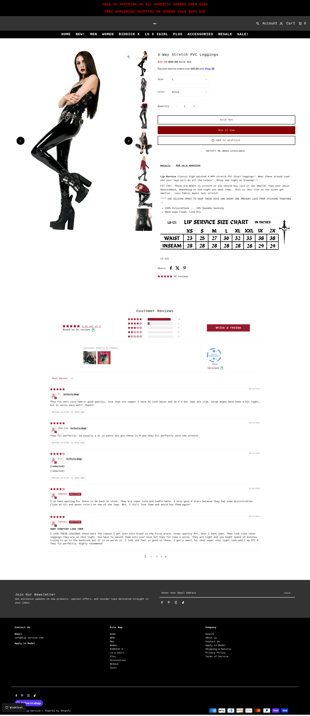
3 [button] (157, 556)
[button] (166, 276)
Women (108, 34)
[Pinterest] (169, 603)
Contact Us (212, 641)
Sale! (243, 34)
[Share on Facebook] (171, 268)
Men (93, 34)
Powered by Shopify (58, 711)
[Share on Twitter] (177, 268)
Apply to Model (215, 645)
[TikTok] (183, 603)
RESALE (225, 34)
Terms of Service (216, 656)
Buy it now (227, 130)
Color (161, 92)
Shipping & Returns (218, 649)
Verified (213, 368)
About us (211, 638)
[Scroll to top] (302, 707)
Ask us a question (188, 165)
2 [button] (151, 556)
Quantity (163, 106)
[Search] (257, 23)
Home (66, 34)
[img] (57, 389)
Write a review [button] (228, 328)
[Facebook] (162, 603)
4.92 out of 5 (91, 326)
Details (165, 165)
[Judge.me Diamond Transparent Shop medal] (214, 355)
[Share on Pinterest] (184, 268)
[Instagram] (176, 603)
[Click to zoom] (129, 57)
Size (160, 79)
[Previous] (21, 141)
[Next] (129, 141)
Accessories (200, 34)
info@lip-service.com (29, 638)
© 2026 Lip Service (28, 711)
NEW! (80, 34)
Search (209, 634)
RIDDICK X (129, 34)
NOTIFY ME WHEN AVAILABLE (225, 151)
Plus (177, 34)
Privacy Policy (215, 652)
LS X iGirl (156, 34)
